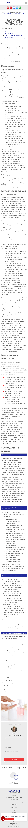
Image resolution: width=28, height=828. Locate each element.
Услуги (14, 795)
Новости (14, 804)
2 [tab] (12, 786)
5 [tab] (18, 786)
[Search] (23, 3)
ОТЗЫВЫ (14, 812)
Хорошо (8, 819)
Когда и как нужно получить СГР (15, 39)
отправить (14, 759)
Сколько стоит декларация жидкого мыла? (13, 633)
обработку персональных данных (17, 761)
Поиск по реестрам (14, 799)
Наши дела (14, 810)
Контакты (14, 807)
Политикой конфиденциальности (16, 816)
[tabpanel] (14, 778)
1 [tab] (9, 786)
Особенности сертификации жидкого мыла (13, 32)
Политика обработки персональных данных (14, 802)
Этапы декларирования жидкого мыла (12, 575)
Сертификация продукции (14, 797)
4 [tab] (16, 786)
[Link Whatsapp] (20, 7)
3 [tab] (14, 786)
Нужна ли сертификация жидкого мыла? (12, 455)
